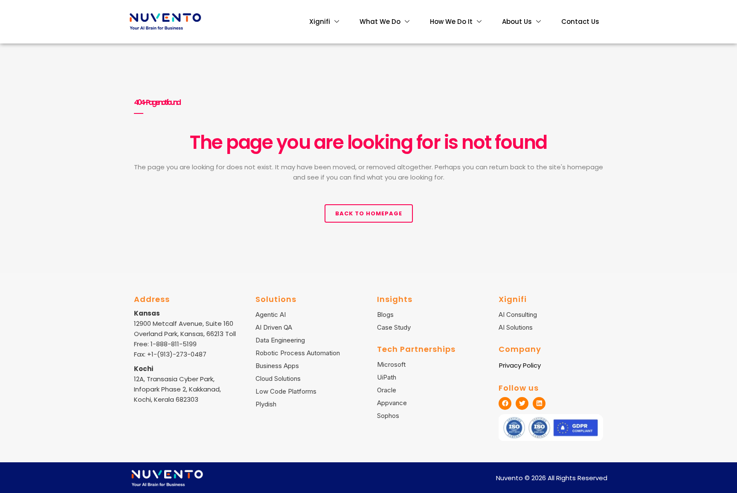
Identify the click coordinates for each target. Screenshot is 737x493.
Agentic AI (270, 314)
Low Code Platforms (285, 391)
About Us (517, 21)
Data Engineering (280, 340)
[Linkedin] (539, 403)
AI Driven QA (273, 327)
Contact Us (580, 21)
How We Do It (451, 21)
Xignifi (319, 21)
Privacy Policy (520, 365)
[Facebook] (505, 403)
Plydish (265, 404)
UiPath (386, 377)
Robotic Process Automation (297, 353)
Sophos (388, 416)
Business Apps (277, 366)
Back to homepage (368, 213)
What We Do (380, 21)
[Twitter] (522, 403)
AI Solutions (516, 327)
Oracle (386, 390)
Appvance (392, 403)
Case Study (394, 327)
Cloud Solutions (278, 378)
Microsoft (391, 364)
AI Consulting (518, 314)
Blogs (385, 314)
